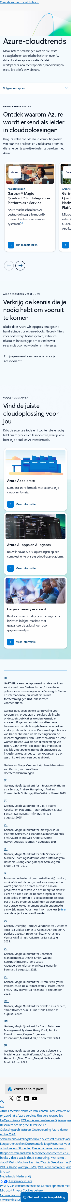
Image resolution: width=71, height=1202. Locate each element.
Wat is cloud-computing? (34, 1157)
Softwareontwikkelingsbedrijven (20, 1139)
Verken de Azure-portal (29, 1089)
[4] (5, 824)
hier (63, 909)
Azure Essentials (10, 1111)
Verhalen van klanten (34, 1111)
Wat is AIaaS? (8, 1167)
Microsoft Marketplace (56, 1139)
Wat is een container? (51, 1167)
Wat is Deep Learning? (56, 1162)
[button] (35, 88)
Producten (55, 1111)
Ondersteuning (41, 1129)
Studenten (24, 1148)
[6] (5, 872)
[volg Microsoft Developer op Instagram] (19, 1098)
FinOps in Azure (10, 1120)
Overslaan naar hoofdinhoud (19, 2)
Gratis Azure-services (22, 1115)
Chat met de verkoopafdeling (46, 1197)
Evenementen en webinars (49, 1148)
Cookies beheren (33, 1190)
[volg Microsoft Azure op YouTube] (34, 1098)
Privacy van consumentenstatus (20, 1185)
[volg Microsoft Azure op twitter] (11, 1098)
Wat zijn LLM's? (27, 1167)
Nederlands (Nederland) (15, 1176)
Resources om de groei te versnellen (23, 1125)
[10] (6, 1000)
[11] (6, 1020)
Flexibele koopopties (50, 1115)
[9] (5, 976)
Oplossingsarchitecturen (15, 1129)
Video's (13, 1157)
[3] (5, 800)
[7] (5, 920)
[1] (5, 677)
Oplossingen (62, 1120)
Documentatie (34, 1143)
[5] (5, 848)
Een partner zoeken (12, 1143)
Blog (47, 1143)
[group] (30, 207)
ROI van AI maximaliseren (37, 1120)
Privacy (17, 1190)
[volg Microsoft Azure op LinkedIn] (26, 1098)
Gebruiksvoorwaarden (14, 1195)
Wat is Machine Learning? (25, 1162)
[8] (5, 948)
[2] (5, 779)
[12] (6, 1044)
